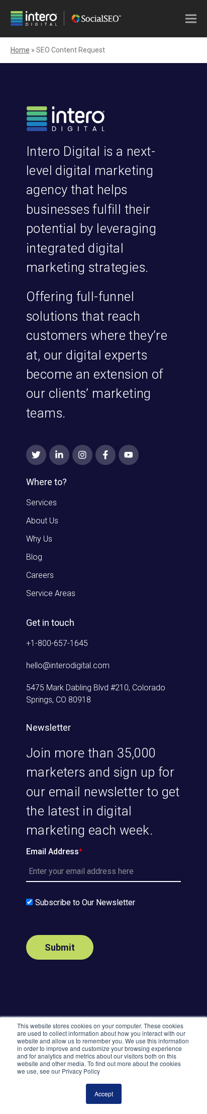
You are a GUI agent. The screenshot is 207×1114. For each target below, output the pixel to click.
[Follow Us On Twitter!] (36, 455)
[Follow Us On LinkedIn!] (59, 455)
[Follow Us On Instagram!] (82, 455)
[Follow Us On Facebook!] (105, 455)
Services (41, 502)
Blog (34, 557)
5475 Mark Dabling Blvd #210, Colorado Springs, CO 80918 (95, 694)
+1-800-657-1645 (57, 643)
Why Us (39, 539)
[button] (190, 19)
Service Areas (50, 593)
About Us (42, 520)
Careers (40, 575)
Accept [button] (103, 1093)
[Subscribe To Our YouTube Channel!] (129, 455)
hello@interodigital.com (68, 665)
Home (20, 50)
